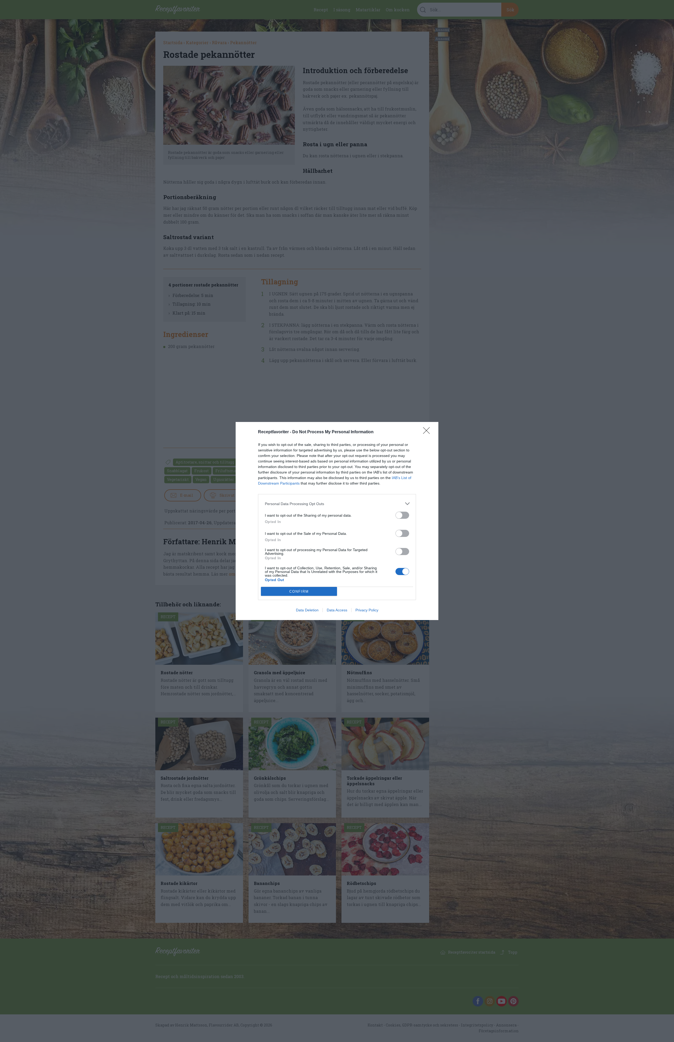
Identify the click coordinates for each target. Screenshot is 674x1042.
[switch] (402, 515)
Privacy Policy (366, 610)
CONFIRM (299, 591)
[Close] (428, 432)
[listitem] (337, 503)
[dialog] (337, 521)
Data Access (337, 610)
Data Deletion (307, 610)
